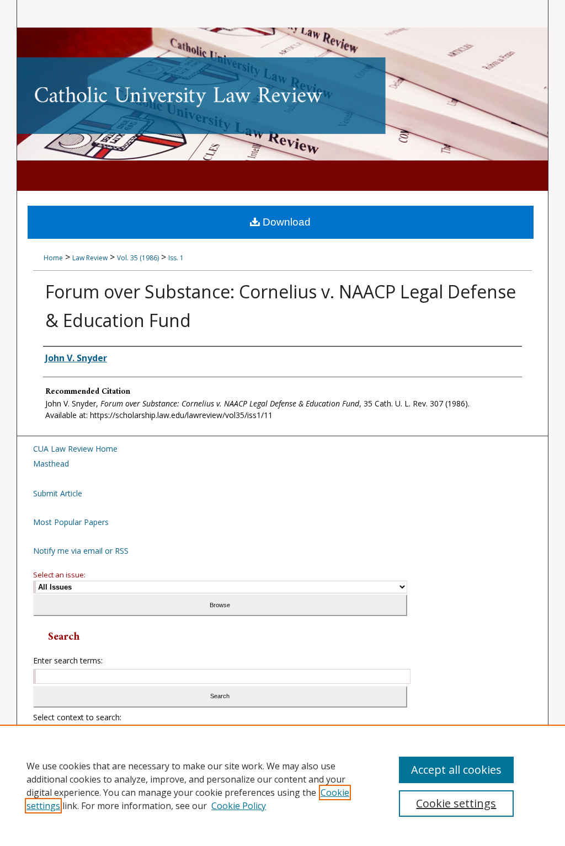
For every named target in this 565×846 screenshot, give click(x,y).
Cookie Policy (238, 806)
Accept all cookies (456, 769)
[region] (282, 785)
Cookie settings (456, 803)
